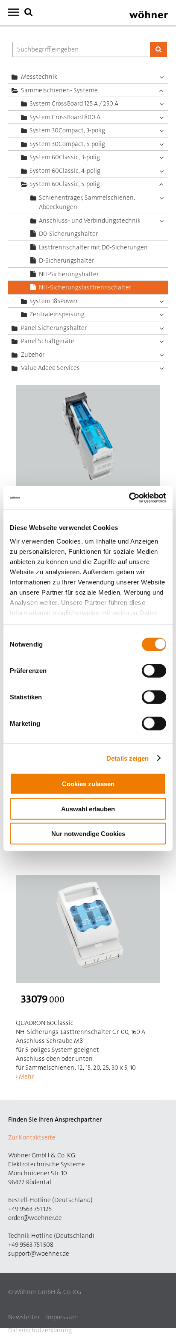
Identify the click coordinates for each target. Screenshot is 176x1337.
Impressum (62, 1317)
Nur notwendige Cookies (88, 833)
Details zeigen (127, 758)
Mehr (26, 1076)
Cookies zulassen (88, 783)
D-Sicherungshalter (66, 260)
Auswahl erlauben (88, 808)
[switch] (156, 672)
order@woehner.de (35, 1218)
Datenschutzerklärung (40, 1330)
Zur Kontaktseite (32, 1137)
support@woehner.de (38, 1253)
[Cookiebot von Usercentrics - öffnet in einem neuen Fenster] (128, 497)
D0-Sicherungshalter (68, 233)
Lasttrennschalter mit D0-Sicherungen (93, 247)
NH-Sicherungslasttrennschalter (85, 287)
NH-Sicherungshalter (69, 274)
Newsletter (24, 1317)
